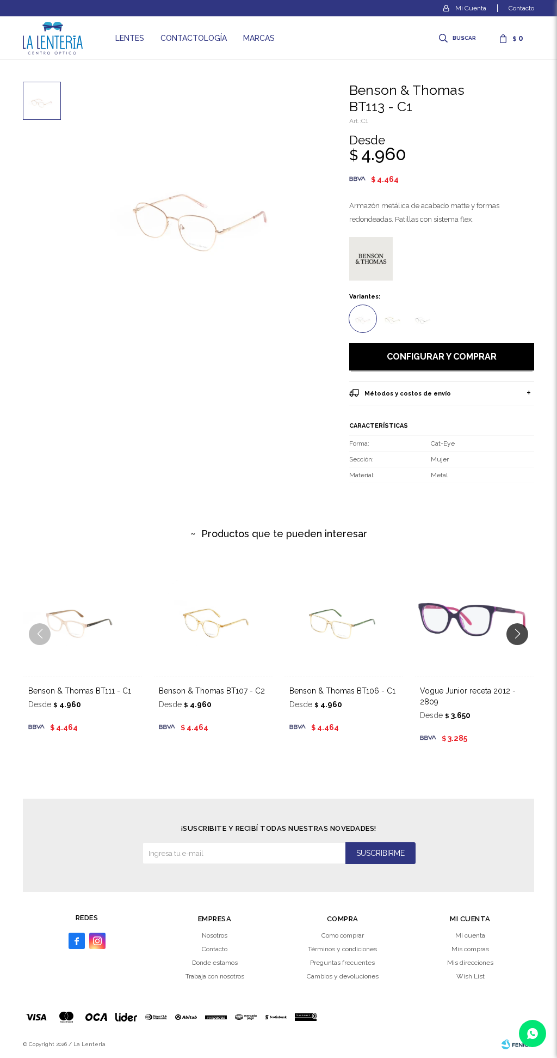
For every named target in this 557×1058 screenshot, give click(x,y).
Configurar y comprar (442, 356)
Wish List (470, 976)
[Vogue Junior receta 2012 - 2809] (474, 617)
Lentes (129, 38)
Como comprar (342, 935)
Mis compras (470, 949)
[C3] (422, 318)
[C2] (392, 318)
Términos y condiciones (342, 949)
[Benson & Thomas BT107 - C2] (213, 617)
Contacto (521, 8)
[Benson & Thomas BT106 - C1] (344, 617)
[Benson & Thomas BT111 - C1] (83, 617)
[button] (458, 38)
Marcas (259, 38)
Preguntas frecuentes (342, 962)
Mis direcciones (470, 962)
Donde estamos (215, 962)
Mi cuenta (470, 935)
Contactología (193, 38)
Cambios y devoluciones (343, 976)
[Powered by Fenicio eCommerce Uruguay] (518, 1044)
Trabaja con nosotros (214, 976)
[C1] (362, 318)
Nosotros (214, 935)
